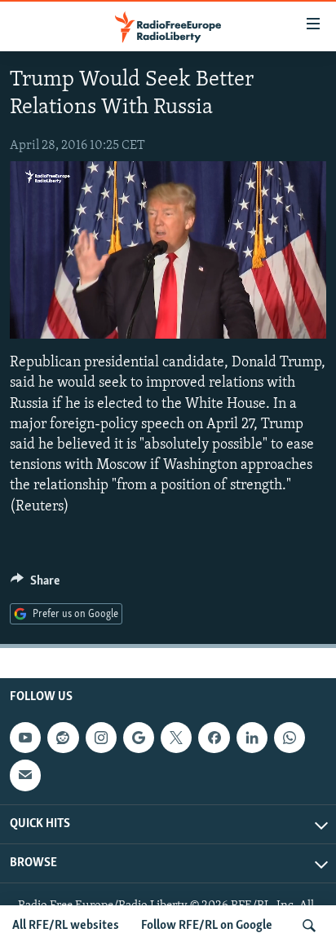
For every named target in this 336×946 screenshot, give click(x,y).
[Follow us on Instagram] (101, 737)
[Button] (35, 584)
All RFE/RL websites (65, 925)
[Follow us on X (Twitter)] (176, 737)
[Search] (309, 925)
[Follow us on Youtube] (25, 737)
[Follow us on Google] (138, 737)
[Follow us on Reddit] (62, 737)
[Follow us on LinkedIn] (252, 737)
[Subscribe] (25, 775)
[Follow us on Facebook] (213, 737)
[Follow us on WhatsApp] (289, 737)
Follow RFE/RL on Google (206, 925)
